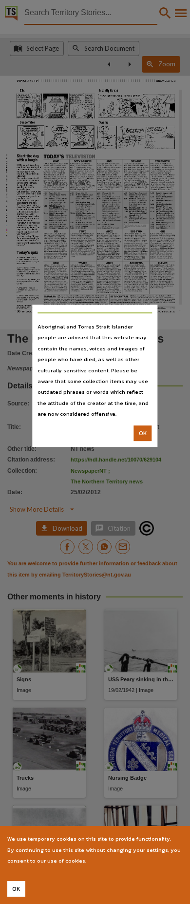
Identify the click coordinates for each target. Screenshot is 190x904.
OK (143, 433)
